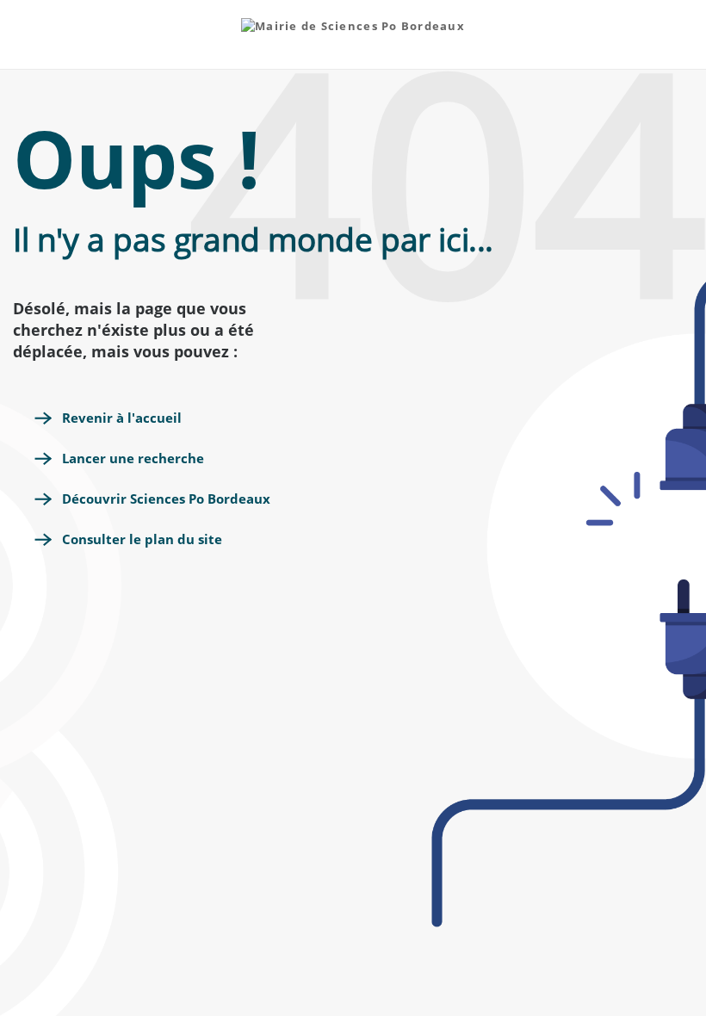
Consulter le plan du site (142, 539)
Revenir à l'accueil (122, 417)
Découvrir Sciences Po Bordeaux (166, 498)
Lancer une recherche (133, 458)
